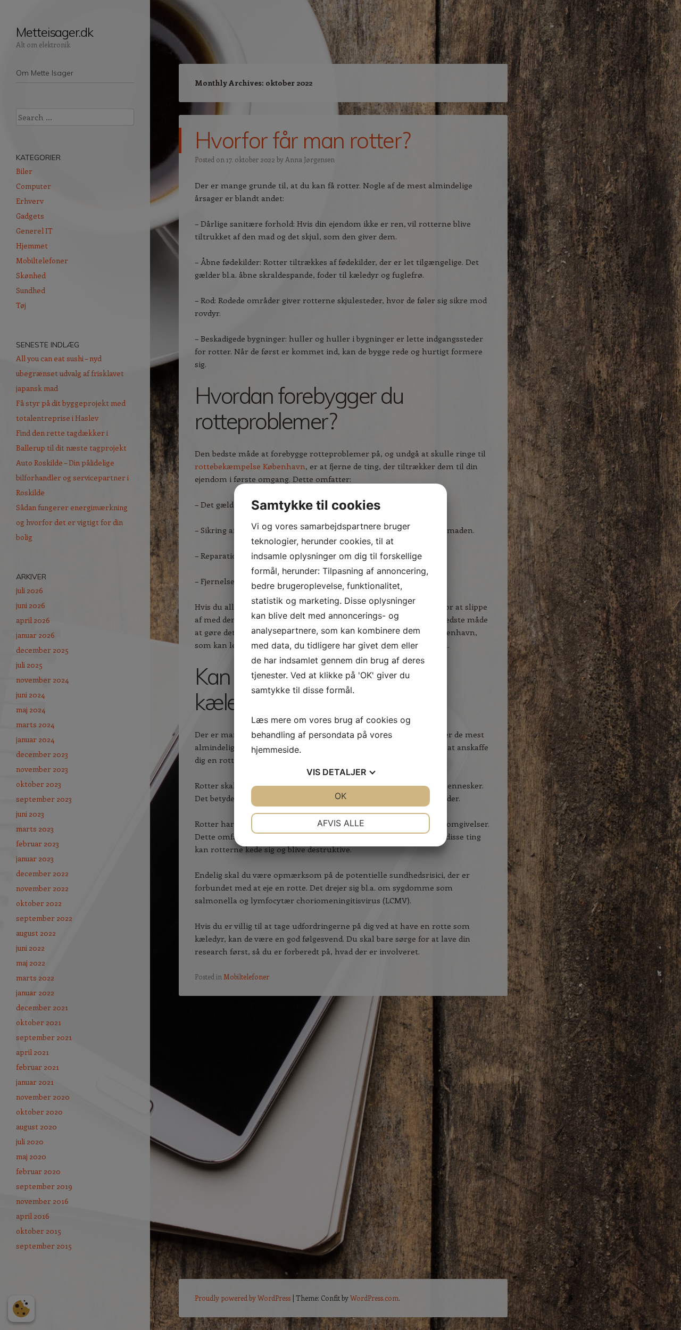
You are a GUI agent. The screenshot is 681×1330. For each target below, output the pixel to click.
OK (340, 796)
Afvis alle (340, 823)
